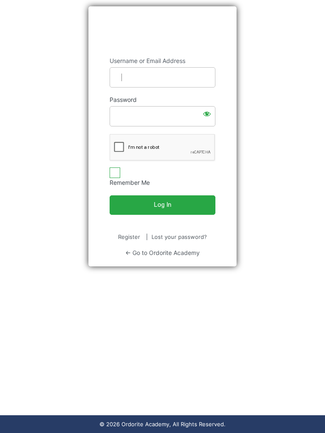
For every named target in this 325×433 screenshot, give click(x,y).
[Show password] (206, 113)
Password (123, 99)
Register (129, 236)
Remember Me (130, 182)
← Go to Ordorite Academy (162, 252)
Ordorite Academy (163, 31)
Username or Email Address (147, 60)
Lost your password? (179, 236)
